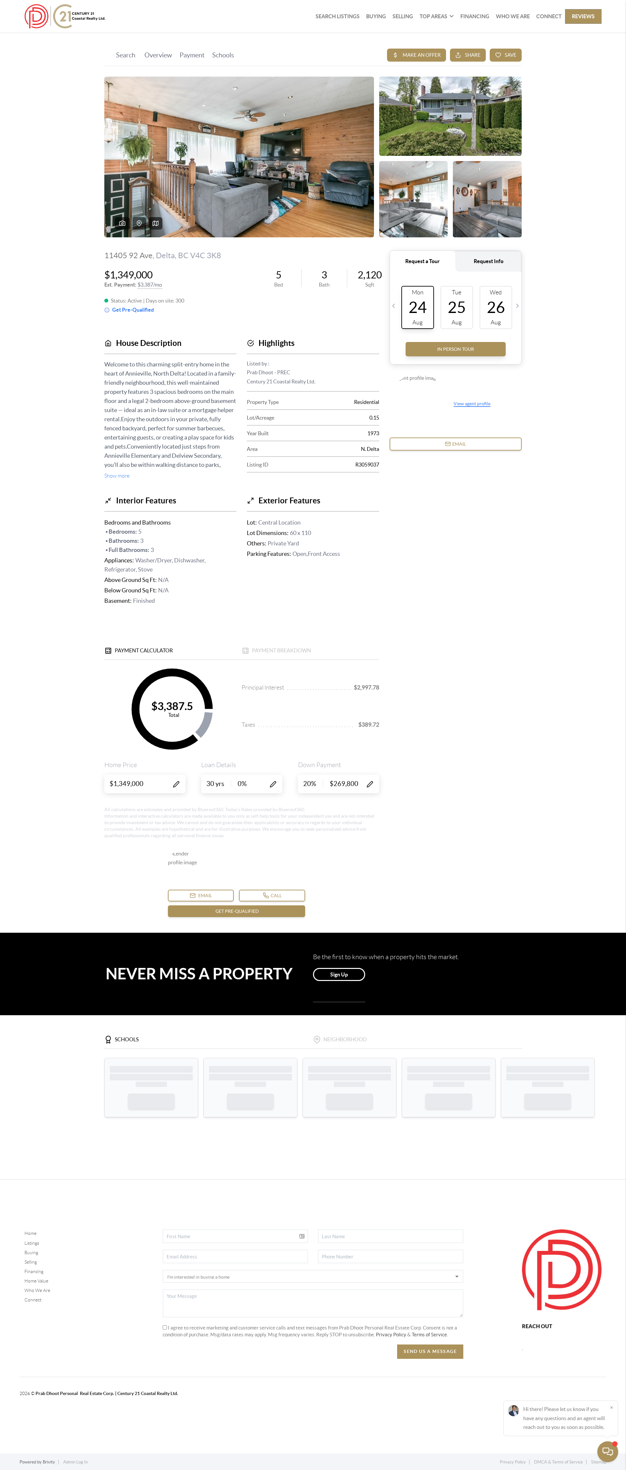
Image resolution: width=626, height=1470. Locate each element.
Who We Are (37, 1290)
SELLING (403, 16)
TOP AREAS (433, 16)
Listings (31, 1243)
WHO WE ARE (513, 16)
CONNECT (549, 16)
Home (30, 1233)
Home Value (36, 1281)
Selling (30, 1262)
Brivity (49, 1462)
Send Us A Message (430, 1351)
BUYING (376, 16)
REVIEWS (583, 16)
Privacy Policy (391, 1334)
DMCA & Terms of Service (558, 1462)
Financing (33, 1271)
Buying (31, 1252)
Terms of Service (429, 1334)
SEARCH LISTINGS (338, 16)
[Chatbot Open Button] (607, 1451)
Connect (32, 1299)
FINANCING (474, 16)
